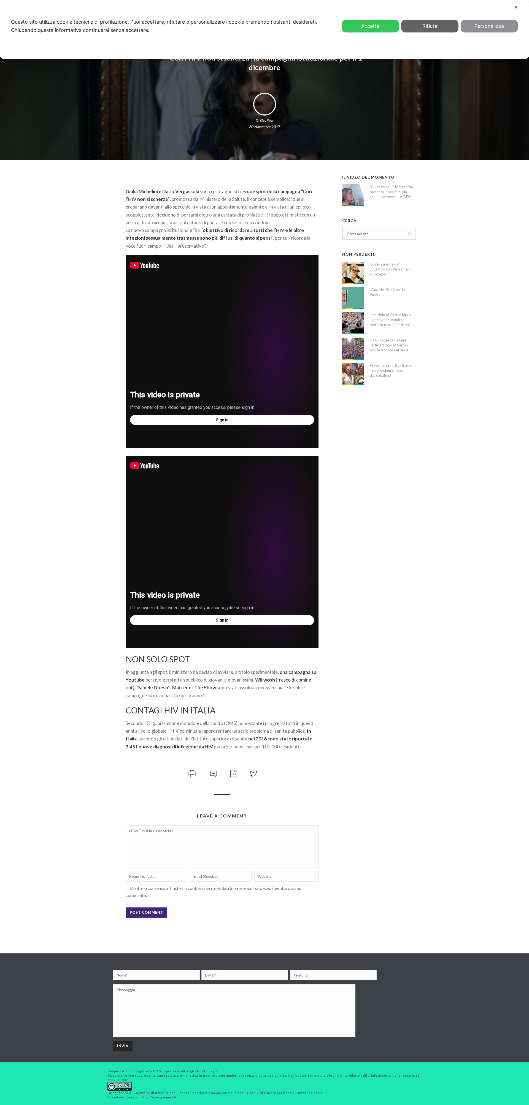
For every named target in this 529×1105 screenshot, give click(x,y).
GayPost (267, 120)
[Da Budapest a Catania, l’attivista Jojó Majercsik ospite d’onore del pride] (353, 349)
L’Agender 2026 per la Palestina (387, 292)
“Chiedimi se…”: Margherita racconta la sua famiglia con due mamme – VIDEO (391, 192)
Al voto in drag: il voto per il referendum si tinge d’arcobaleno (391, 370)
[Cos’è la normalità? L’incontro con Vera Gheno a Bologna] (353, 273)
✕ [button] (516, 7)
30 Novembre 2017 (264, 126)
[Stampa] (191, 772)
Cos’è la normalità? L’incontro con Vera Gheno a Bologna (391, 269)
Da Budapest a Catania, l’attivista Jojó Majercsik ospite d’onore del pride (389, 345)
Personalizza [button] (489, 26)
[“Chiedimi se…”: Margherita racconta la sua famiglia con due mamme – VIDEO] (353, 195)
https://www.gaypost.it (158, 1097)
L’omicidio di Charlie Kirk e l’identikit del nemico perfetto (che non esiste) (390, 320)
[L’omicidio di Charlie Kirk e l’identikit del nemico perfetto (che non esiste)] (353, 323)
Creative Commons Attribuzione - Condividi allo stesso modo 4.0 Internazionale (256, 1093)
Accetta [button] (370, 26)
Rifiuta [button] (429, 26)
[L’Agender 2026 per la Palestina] (353, 298)
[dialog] (264, 29)
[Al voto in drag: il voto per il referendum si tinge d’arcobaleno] (353, 374)
